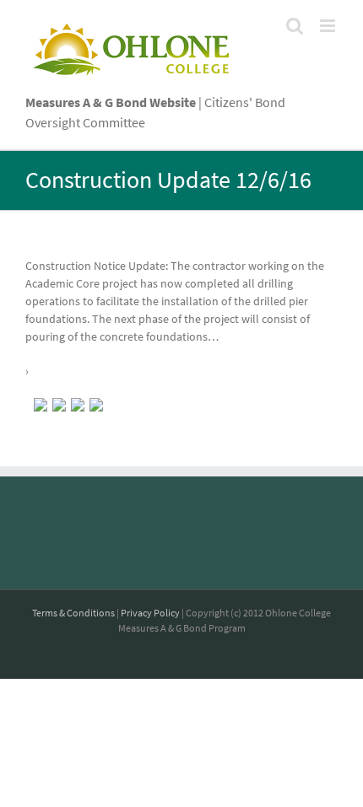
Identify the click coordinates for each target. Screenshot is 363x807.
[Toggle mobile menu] (329, 26)
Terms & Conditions (73, 612)
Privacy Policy (150, 612)
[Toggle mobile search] (294, 26)
